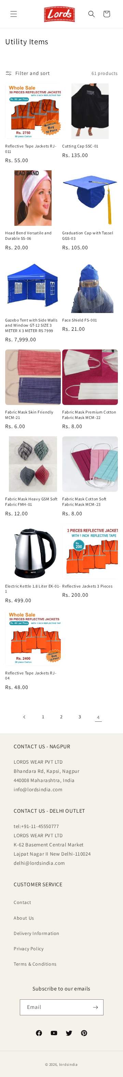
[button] (13, 13)
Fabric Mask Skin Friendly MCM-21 (29, 414)
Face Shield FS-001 (79, 320)
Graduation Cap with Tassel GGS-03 (87, 235)
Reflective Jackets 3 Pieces (87, 586)
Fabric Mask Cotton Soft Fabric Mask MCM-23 (84, 501)
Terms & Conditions (35, 964)
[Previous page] (24, 716)
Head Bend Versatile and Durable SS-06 (28, 235)
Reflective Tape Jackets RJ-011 (30, 148)
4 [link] (98, 717)
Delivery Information (36, 933)
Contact (22, 902)
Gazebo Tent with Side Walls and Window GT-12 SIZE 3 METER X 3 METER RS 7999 (31, 325)
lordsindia (68, 1064)
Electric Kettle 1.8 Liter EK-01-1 (32, 588)
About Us (24, 918)
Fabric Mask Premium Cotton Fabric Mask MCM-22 (89, 414)
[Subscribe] (95, 1007)
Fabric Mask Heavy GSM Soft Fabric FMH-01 (31, 501)
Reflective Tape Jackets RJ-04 (30, 675)
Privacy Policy (28, 949)
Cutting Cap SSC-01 (80, 146)
